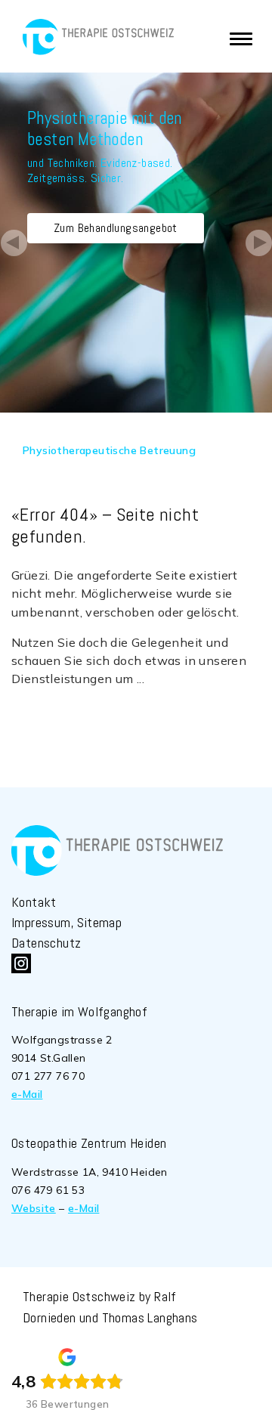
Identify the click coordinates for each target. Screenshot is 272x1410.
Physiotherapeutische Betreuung (109, 450)
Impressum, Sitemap (66, 922)
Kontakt (34, 902)
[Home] (98, 37)
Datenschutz (46, 942)
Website (33, 1208)
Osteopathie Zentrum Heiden (88, 1143)
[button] (13, 243)
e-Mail (26, 1094)
